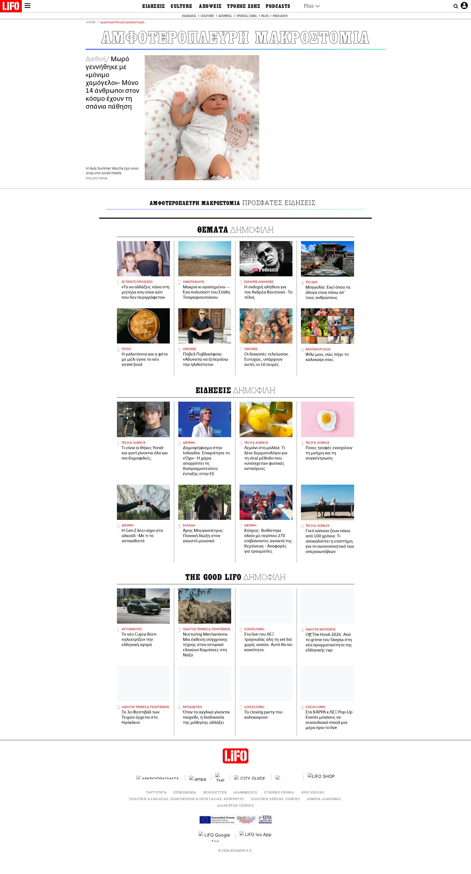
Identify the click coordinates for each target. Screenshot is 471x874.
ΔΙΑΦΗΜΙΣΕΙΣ (246, 792)
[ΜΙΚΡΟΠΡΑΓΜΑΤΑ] (158, 777)
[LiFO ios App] (256, 836)
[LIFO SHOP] (321, 777)
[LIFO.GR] (11, 7)
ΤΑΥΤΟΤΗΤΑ (156, 792)
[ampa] (198, 777)
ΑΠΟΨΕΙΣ (210, 6)
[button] (27, 6)
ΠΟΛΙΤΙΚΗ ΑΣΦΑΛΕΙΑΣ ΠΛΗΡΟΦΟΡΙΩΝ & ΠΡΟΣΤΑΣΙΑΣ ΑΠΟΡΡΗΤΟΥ (186, 799)
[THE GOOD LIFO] (220, 777)
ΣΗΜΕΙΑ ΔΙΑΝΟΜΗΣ (324, 799)
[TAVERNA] (288, 777)
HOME (90, 22)
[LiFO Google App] (215, 837)
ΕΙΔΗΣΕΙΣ (153, 6)
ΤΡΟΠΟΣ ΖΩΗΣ (243, 6)
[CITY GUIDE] (250, 777)
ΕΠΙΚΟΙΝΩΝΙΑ (185, 792)
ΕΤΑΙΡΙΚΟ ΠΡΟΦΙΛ (279, 792)
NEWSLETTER (215, 792)
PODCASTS (278, 6)
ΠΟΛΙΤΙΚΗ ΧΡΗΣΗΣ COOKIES (275, 799)
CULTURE (181, 6)
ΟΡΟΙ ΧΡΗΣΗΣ (313, 792)
